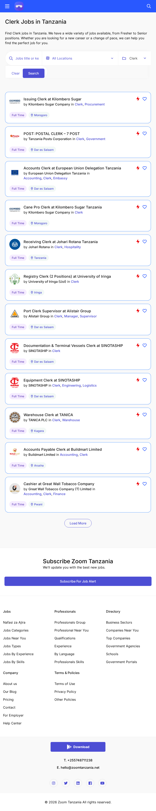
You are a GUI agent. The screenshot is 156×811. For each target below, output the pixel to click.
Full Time (18, 115)
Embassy (60, 178)
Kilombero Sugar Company (49, 104)
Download (81, 747)
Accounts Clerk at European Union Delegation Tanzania (72, 168)
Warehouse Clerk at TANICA (48, 415)
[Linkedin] (78, 783)
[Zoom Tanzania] (19, 6)
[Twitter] (66, 783)
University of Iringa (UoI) (47, 282)
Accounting (32, 178)
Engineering (71, 385)
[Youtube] (102, 783)
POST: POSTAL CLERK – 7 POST (52, 134)
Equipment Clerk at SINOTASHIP (52, 380)
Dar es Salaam (44, 149)
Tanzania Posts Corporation (50, 139)
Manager (71, 316)
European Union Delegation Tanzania (57, 173)
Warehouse (71, 420)
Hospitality (72, 247)
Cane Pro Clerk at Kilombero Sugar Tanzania (63, 207)
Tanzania (40, 257)
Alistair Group (39, 316)
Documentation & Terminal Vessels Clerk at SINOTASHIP (73, 345)
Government (95, 139)
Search (33, 73)
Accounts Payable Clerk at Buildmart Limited (63, 449)
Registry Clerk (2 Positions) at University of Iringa (67, 276)
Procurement (95, 104)
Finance (59, 494)
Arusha (39, 465)
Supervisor (88, 316)
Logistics (90, 385)
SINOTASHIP (38, 351)
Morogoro (40, 115)
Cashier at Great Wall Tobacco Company (59, 484)
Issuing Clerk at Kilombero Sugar (52, 99)
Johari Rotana (39, 247)
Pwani (38, 504)
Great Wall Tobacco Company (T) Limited (59, 489)
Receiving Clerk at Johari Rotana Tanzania (61, 242)
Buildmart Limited (41, 455)
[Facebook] (90, 783)
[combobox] (137, 58)
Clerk (79, 104)
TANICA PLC (38, 420)
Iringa (38, 292)
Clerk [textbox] (133, 58)
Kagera (39, 431)
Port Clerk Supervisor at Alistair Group (57, 311)
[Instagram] (54, 783)
